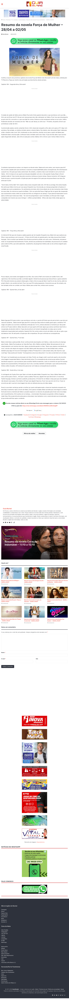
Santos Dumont (5, 953)
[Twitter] (8, 522)
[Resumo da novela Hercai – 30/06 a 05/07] (57, 592)
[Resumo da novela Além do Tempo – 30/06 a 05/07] (11, 611)
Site (37, 658)
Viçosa (3, 960)
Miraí (2, 918)
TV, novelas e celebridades (18, 19)
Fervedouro (4, 916)
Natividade (4, 979)
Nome (3, 652)
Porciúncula (4, 981)
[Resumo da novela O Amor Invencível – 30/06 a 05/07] (34, 611)
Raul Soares (4, 952)
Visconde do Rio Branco (7, 962)
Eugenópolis (4, 915)
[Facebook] (6, 522)
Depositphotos (41, 842)
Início (3, 19)
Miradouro (4, 920)
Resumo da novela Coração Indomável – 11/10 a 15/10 (21, 543)
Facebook (26, 415)
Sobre (36, 989)
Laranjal (3, 937)
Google (39, 415)
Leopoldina (4, 938)
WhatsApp (38, 417)
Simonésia (4, 957)
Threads (52, 415)
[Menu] (2, 5)
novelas (42, 433)
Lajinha (3, 935)
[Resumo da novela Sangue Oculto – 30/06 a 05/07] (34, 573)
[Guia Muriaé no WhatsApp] (34, 41)
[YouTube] (10, 522)
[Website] (4, 522)
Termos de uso (43, 989)
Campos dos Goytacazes (7, 972)
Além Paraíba (4, 930)
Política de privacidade (54, 989)
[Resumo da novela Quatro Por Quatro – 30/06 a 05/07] (57, 611)
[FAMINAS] (34, 13)
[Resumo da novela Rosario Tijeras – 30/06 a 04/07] (11, 592)
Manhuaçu (4, 942)
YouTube (31, 417)
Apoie (62, 989)
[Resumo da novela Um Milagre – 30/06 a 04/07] (11, 573)
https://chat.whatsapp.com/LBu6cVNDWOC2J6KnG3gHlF (40, 406)
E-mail (3, 658)
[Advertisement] (34, 101)
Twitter (63, 415)
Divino (2, 911)
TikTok (58, 415)
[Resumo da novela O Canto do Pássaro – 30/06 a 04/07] (34, 592)
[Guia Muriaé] (34, 4)
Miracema (3, 977)
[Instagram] (12, 522)
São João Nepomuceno (7, 955)
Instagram (33, 415)
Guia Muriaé (5, 34)
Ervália (3, 940)
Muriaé (3, 922)
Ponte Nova (4, 950)
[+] (6, 922)
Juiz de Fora (4, 933)
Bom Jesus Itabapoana (7, 970)
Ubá (2, 959)
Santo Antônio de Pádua (7, 982)
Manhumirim (4, 946)
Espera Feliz (4, 913)
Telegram (45, 415)
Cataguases (4, 931)
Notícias (8, 19)
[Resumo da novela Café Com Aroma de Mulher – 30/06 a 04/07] (57, 573)
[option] (34, 543)
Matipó (3, 948)
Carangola (3, 909)
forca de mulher (30, 433)
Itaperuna (3, 975)
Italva (2, 974)
